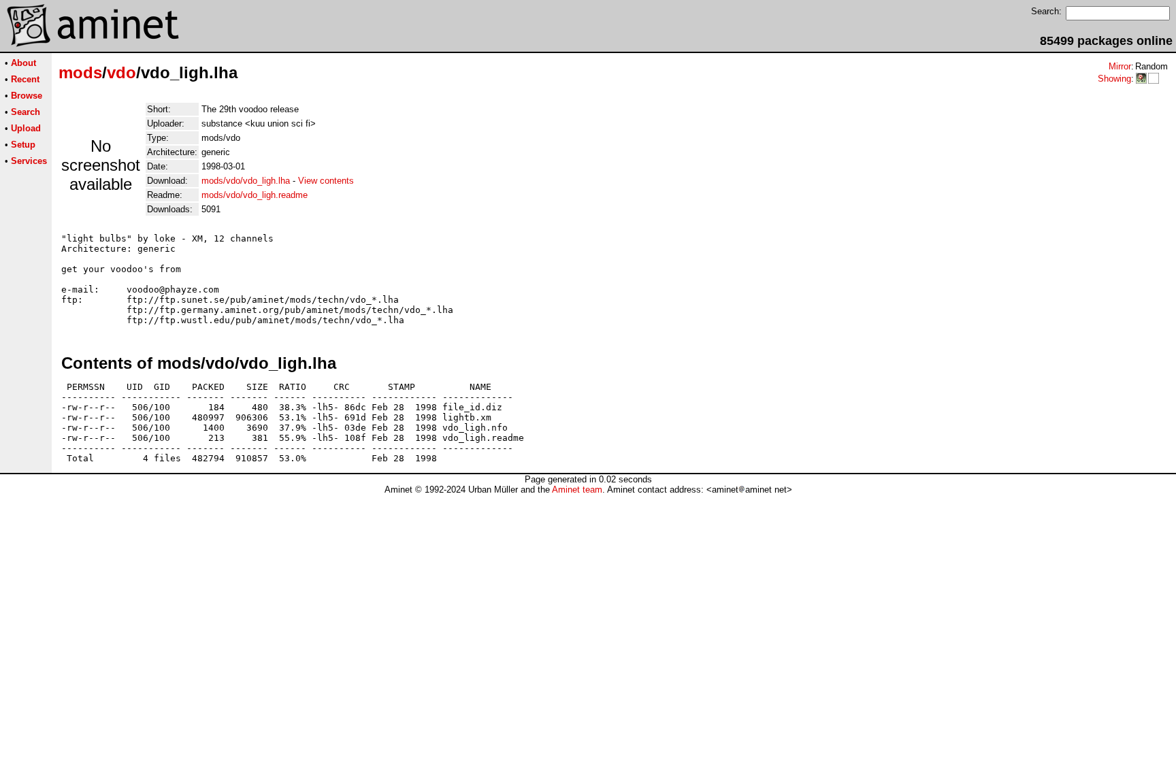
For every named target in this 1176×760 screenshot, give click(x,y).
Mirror (1120, 66)
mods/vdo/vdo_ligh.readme (254, 195)
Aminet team (577, 489)
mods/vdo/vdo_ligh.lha (245, 181)
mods (80, 72)
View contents (326, 181)
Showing (1114, 78)
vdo (121, 72)
